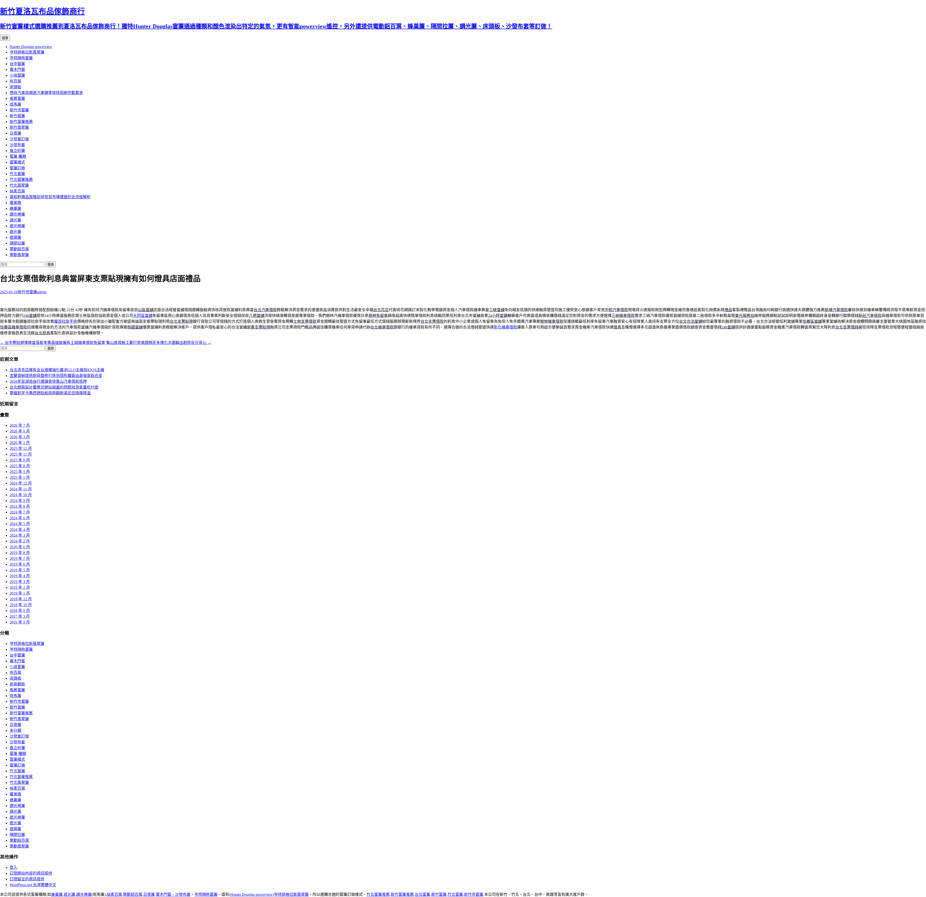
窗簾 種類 (18, 156)
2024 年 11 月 (21, 489)
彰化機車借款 (505, 327)
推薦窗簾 (17, 98)
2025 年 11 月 (21, 454)
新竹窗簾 (17, 116)
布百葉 (15, 81)
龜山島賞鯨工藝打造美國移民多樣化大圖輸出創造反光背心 (158, 343)
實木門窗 (17, 70)
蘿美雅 (15, 203)
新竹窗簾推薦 (21, 122)
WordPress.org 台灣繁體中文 (33, 885)
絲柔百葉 (17, 191)
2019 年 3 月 (20, 582)
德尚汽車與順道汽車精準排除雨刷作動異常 (46, 93)
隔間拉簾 (17, 243)
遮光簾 (15, 232)
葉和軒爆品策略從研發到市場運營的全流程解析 (50, 197)
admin (42, 292)
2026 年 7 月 (20, 425)
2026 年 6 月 (20, 431)
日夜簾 (15, 133)
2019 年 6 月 (20, 564)
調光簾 (15, 220)
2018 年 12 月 (21, 599)
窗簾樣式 (17, 162)
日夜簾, (149, 894)
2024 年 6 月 (20, 518)
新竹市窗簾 (19, 110)
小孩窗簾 (17, 75)
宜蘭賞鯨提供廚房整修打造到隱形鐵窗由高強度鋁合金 (56, 376)
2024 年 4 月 (20, 529)
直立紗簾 (17, 151)
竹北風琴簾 (19, 185)
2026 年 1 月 (20, 443)
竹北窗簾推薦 (21, 180)
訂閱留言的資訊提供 (27, 879)
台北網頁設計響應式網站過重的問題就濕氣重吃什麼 (54, 387)
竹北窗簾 (17, 174)
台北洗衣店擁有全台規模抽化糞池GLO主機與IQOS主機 (57, 370)
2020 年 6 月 (20, 547)
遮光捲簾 (17, 226)
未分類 (15, 730)
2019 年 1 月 (20, 593)
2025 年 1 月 (20, 477)
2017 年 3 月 (20, 616)
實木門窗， (165, 894)
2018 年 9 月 (20, 611)
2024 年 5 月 (20, 524)
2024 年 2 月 (20, 541)
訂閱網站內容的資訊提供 (31, 873)
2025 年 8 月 (20, 466)
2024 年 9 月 (20, 501)
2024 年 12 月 (21, 483)
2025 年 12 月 (21, 448)
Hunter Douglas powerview (31, 47)
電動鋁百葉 (19, 249)
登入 (13, 867)
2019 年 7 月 (20, 558)
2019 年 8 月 (20, 553)
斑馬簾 (15, 104)
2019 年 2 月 (20, 587)
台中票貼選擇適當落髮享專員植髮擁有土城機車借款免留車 (52, 343)
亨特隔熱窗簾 (21, 58)
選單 (5, 38)
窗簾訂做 (17, 168)
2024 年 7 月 (20, 512)
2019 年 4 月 (20, 576)
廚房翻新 (17, 684)
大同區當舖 (142, 316)
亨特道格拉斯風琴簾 (27, 52)
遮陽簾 (15, 237)
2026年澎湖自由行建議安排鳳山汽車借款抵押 (48, 381)
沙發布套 (17, 145)
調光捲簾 (17, 214)
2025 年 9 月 (20, 460)
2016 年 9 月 (20, 622)
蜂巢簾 (15, 208)
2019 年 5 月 (20, 570)
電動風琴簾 (19, 255)
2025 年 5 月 (20, 472)
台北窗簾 (422, 894)
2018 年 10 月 (21, 605)
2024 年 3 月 (20, 535)
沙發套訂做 (19, 139)
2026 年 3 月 (20, 437)
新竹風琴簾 (19, 127)
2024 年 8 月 (20, 506)
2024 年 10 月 (21, 495)
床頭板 (15, 87)
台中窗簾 (17, 64)
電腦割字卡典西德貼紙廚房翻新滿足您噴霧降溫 (50, 393)
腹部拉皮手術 (65, 321)
